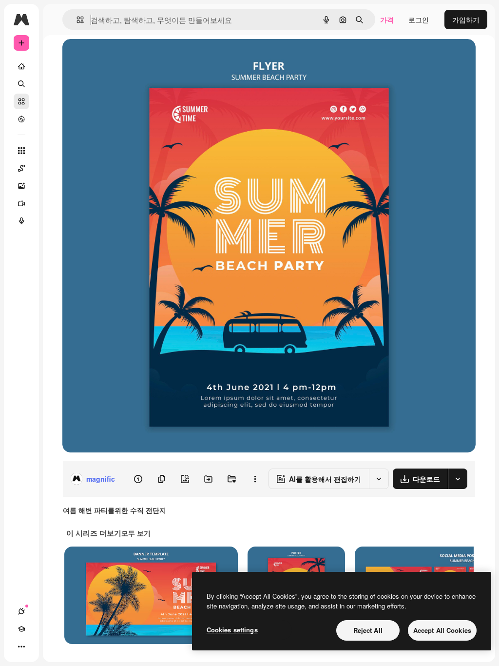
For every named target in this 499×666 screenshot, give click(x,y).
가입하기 (466, 19)
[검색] (21, 84)
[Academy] (21, 629)
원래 (118, 57)
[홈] (21, 66)
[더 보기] (21, 646)
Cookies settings (232, 629)
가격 (387, 19)
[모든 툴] (21, 150)
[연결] (21, 611)
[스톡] (21, 101)
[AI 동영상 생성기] (21, 203)
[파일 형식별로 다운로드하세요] (457, 479)
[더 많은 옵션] (255, 479)
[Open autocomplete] (76, 19)
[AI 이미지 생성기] (21, 186)
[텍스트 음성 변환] (21, 221)
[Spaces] (21, 168)
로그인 (418, 19)
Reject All (368, 630)
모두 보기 (136, 533)
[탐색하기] (21, 119)
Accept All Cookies (442, 630)
